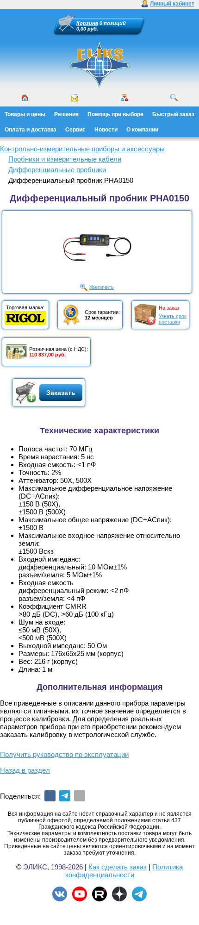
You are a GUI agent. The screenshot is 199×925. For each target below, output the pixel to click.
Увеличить (101, 287)
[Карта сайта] (124, 97)
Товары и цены (25, 114)
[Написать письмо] (74, 97)
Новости (106, 129)
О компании (142, 129)
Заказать (60, 392)
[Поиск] (174, 97)
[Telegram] (64, 795)
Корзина (87, 23)
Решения (66, 114)
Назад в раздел (25, 770)
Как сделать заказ (117, 867)
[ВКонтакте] (50, 795)
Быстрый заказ (173, 114)
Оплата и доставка (30, 129)
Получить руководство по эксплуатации (64, 754)
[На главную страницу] (99, 65)
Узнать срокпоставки (173, 319)
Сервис (75, 129)
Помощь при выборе (115, 114)
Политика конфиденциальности (124, 871)
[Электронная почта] (79, 795)
